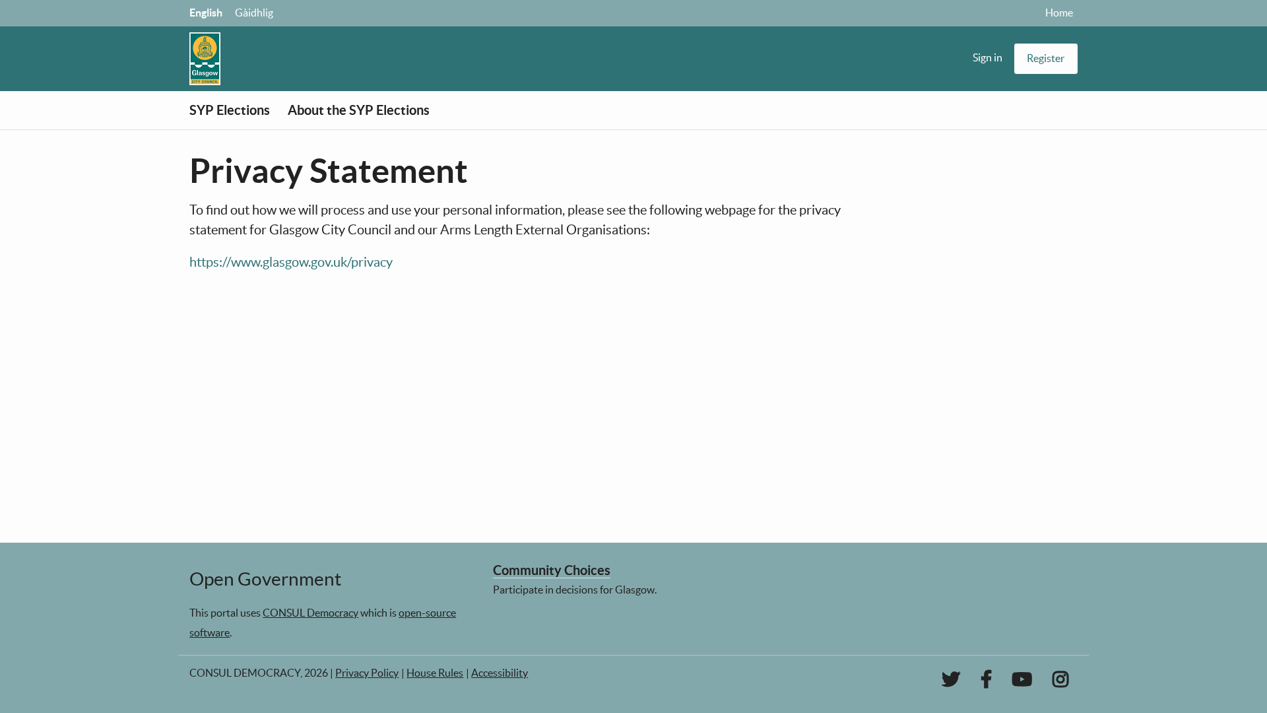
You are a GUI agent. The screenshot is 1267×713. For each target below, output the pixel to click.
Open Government (265, 579)
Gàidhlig (254, 12)
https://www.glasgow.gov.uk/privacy (291, 262)
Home (1059, 12)
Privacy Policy (367, 673)
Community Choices (551, 570)
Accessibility (499, 673)
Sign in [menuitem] (987, 57)
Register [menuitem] (1045, 58)
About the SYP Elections (359, 110)
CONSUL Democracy (310, 613)
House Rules (434, 673)
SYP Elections (229, 110)
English (205, 12)
